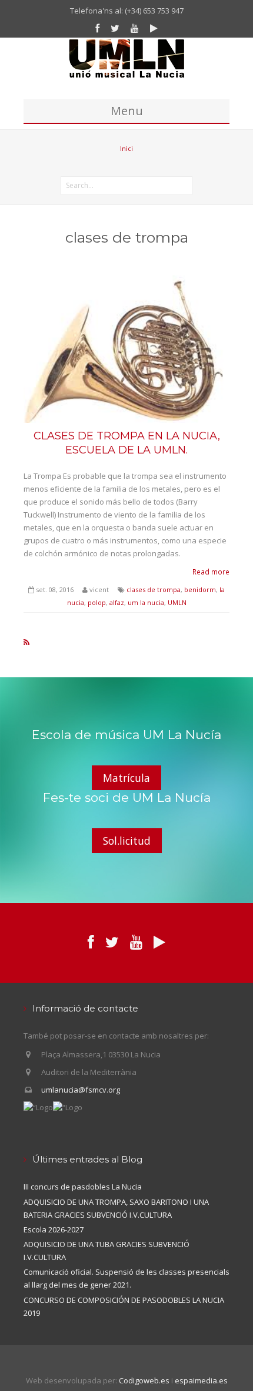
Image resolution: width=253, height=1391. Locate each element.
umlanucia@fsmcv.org (80, 1089)
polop (97, 602)
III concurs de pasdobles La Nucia (83, 1186)
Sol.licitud (127, 841)
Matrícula (126, 778)
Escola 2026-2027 (54, 1229)
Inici (126, 148)
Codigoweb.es (144, 1380)
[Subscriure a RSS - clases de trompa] (26, 642)
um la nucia (146, 602)
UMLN (177, 602)
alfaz (116, 602)
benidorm (200, 589)
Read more (210, 571)
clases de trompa (153, 589)
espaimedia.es (201, 1380)
